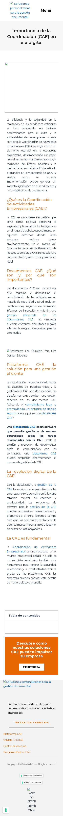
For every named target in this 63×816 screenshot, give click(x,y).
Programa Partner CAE (16, 752)
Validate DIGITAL (13, 740)
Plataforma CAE (12, 733)
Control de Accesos (14, 746)
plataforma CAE (24, 426)
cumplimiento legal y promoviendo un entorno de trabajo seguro (31, 409)
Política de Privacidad (32, 775)
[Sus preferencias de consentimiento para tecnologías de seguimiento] (6, 810)
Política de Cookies (32, 782)
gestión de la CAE (43, 506)
